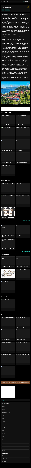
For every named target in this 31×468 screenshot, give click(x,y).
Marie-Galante (4, 461)
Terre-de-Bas (3, 444)
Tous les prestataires (26, 251)
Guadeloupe (2, 4)
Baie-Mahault (3, 406)
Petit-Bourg (3, 429)
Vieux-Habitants (4, 450)
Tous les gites (27, 379)
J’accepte (25, 467)
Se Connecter (4, 400)
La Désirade (3, 421)
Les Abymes (3, 426)
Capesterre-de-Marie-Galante (6, 412)
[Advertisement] (15, 109)
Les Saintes (3, 459)
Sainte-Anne (3, 441)
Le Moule (3, 424)
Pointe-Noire (3, 432)
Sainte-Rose (3, 442)
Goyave (3, 418)
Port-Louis (3, 435)
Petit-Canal (3, 430)
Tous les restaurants (26, 177)
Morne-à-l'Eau (4, 427)
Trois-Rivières (3, 447)
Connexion (25, 1)
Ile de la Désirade (4, 458)
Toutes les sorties (26, 311)
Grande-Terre (3, 456)
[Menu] (1, 1)
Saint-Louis (3, 439)
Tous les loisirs (27, 294)
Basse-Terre (3, 455)
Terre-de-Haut (7, 10)
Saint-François (4, 438)
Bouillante (3, 409)
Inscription (28, 1)
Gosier (3, 415)
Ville (5, 4)
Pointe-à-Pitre (4, 433)
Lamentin (3, 423)
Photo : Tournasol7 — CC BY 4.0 (15, 104)
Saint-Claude (3, 436)
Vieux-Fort (3, 448)
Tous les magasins (26, 220)
